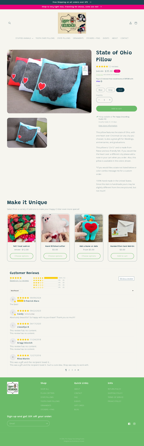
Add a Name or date (89, 246)
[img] (23, 297)
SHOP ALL (45, 389)
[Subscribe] (46, 423)
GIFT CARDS (79, 405)
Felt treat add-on (21, 246)
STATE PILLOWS (47, 397)
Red (120, 90)
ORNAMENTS (46, 405)
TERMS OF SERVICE (115, 397)
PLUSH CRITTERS (47, 393)
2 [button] (69, 370)
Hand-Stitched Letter (55, 246)
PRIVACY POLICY (114, 401)
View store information (108, 125)
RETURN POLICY (114, 389)
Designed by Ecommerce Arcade (74, 441)
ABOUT (77, 389)
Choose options (22, 256)
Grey (110, 90)
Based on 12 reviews (19, 280)
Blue (100, 90)
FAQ (76, 397)
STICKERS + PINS (47, 409)
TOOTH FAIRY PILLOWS (50, 401)
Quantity (99, 95)
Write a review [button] (126, 278)
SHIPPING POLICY (115, 393)
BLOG (76, 409)
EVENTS (77, 401)
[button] (9, 23)
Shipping (99, 74)
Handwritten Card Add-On (122, 246)
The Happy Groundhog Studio (74, 439)
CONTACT (78, 393)
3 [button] (72, 370)
